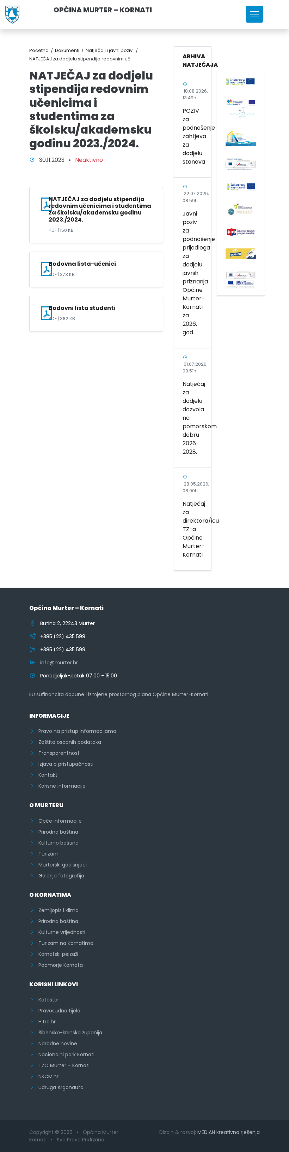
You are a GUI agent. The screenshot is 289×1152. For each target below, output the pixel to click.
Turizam (46, 853)
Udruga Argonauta (59, 1087)
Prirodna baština (56, 831)
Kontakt (45, 774)
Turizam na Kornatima (63, 943)
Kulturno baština (56, 842)
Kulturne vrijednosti (59, 932)
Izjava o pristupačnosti (63, 764)
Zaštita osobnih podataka (67, 742)
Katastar (46, 999)
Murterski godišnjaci (60, 864)
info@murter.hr (59, 662)
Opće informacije (58, 820)
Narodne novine (55, 1043)
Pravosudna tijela (57, 1010)
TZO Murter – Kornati (62, 1065)
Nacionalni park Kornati (64, 1054)
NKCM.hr (46, 1076)
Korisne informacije (60, 785)
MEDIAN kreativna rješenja (228, 1132)
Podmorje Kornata (58, 965)
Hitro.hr (45, 1021)
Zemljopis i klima (56, 910)
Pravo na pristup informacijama (75, 731)
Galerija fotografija (59, 875)
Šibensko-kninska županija (68, 1032)
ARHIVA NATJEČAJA (200, 60)
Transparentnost (57, 753)
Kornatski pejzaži (56, 954)
